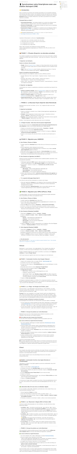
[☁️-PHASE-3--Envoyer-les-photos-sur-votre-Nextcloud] (18, 311)
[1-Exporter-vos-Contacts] (18, 60)
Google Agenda (42, 90)
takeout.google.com (47, 261)
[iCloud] (18, 347)
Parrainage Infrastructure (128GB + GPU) (30, 33)
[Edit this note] (57, 1)
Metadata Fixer (27, 303)
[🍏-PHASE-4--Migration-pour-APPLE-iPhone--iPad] (18, 191)
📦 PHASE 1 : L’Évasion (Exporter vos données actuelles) (64, 4)
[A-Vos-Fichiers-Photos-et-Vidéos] (18, 142)
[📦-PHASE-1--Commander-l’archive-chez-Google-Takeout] (18, 258)
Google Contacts (32, 65)
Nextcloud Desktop (49, 435)
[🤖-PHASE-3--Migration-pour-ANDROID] (18, 139)
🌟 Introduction (62, 3)
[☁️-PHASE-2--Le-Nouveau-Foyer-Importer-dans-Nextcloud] (18, 102)
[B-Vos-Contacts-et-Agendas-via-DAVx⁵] (18, 156)
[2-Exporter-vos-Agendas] (18, 85)
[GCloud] (18, 245)
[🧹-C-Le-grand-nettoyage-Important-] (18, 178)
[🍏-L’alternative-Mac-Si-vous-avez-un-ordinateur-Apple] (18, 386)
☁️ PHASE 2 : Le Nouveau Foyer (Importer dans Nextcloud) (64, 5)
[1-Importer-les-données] (18, 109)
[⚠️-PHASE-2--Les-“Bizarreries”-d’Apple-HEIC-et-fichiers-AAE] (18, 401)
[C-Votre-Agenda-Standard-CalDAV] (18, 227)
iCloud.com (30, 69)
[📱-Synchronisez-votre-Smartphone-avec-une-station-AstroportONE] (18, 4)
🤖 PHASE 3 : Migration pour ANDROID (64, 6)
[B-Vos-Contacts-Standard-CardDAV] (18, 211)
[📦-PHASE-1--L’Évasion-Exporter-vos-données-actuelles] (18, 53)
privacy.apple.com (35, 366)
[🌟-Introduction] (18, 10)
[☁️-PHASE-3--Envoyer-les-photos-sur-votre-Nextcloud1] (18, 428)
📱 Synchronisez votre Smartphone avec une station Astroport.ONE (64, 1)
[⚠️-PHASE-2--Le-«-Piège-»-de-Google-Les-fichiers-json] (18, 286)
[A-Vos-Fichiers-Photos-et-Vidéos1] (18, 198)
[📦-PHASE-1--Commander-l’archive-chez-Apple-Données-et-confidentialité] (18, 359)
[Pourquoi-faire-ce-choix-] (18, 20)
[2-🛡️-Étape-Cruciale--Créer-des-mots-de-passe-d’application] (18, 122)
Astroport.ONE (28, 29)
